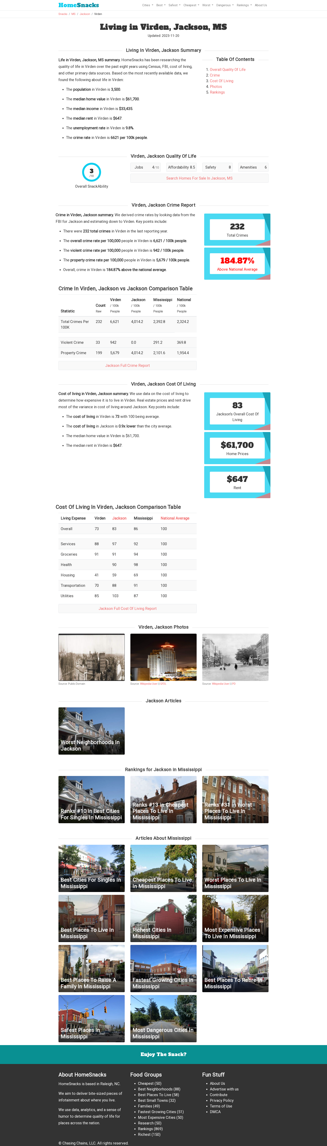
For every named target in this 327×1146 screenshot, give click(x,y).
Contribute (218, 1095)
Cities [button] (146, 5)
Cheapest (146, 1083)
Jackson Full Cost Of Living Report (128, 608)
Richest (144, 1134)
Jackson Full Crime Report (127, 365)
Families (145, 1106)
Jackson (85, 14)
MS (74, 14)
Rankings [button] (243, 5)
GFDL (163, 683)
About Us (261, 5)
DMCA (215, 1112)
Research (146, 1123)
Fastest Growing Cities (157, 1112)
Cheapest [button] (190, 5)
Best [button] (159, 5)
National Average (175, 518)
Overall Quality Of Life (228, 69)
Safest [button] (173, 5)
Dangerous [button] (223, 5)
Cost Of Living (221, 81)
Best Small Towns (153, 1100)
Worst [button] (206, 5)
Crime (215, 75)
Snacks (78, 5)
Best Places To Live (154, 1095)
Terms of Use (221, 1106)
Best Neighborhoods (155, 1089)
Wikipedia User (149, 683)
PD (234, 683)
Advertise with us (224, 1089)
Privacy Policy (222, 1100)
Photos (216, 86)
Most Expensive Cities (156, 1117)
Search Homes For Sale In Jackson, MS (199, 178)
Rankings (217, 92)
